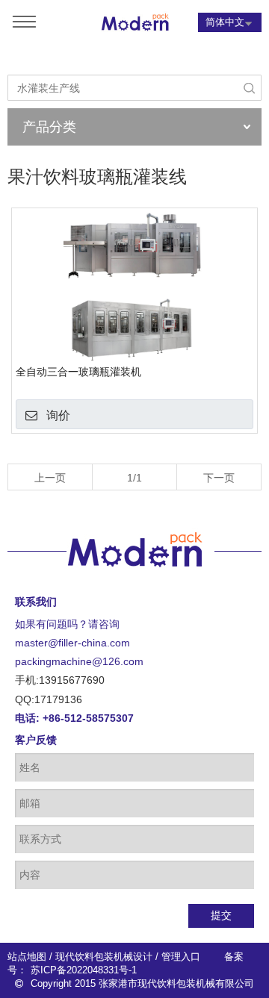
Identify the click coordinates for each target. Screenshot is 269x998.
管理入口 (180, 956)
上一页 (50, 478)
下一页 (219, 478)
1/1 (134, 478)
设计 (142, 956)
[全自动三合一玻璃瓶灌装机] (134, 286)
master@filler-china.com (72, 643)
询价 (58, 415)
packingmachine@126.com (79, 661)
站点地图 (26, 956)
